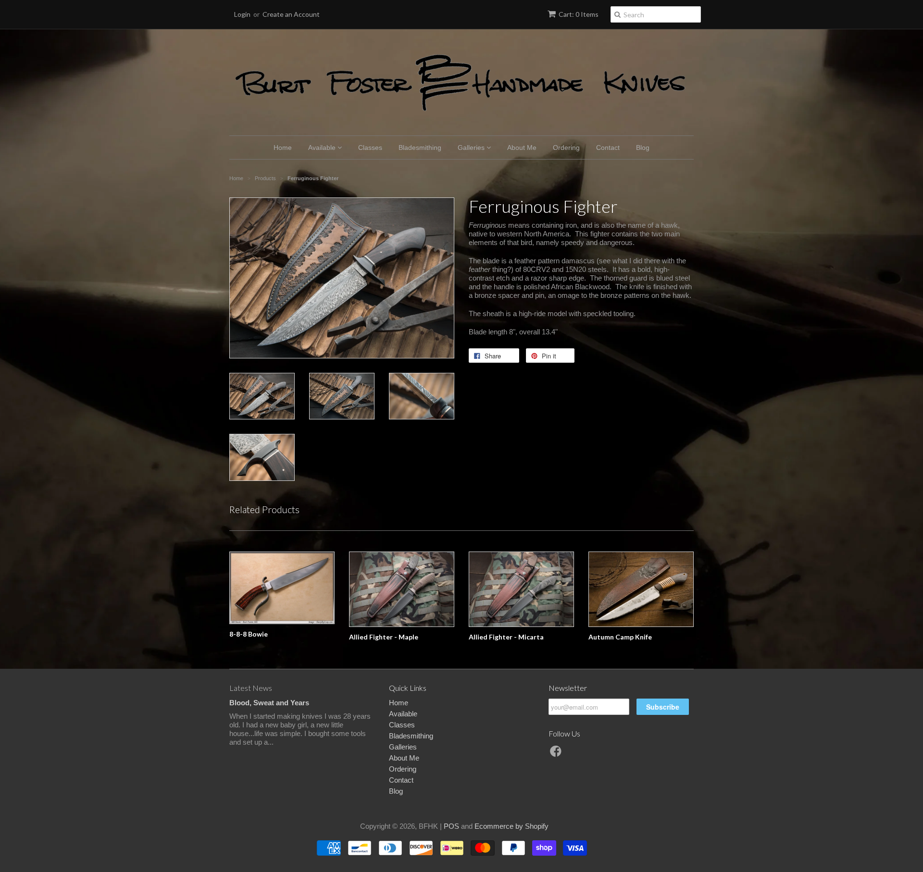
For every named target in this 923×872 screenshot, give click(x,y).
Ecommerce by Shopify (511, 826)
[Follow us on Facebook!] (557, 754)
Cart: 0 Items (579, 14)
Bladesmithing (420, 147)
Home (283, 147)
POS (451, 826)
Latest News (250, 687)
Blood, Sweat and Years (269, 703)
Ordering (566, 147)
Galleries (472, 147)
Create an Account (291, 14)
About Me (521, 147)
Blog (642, 147)
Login (242, 14)
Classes (370, 147)
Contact (608, 147)
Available (322, 147)
